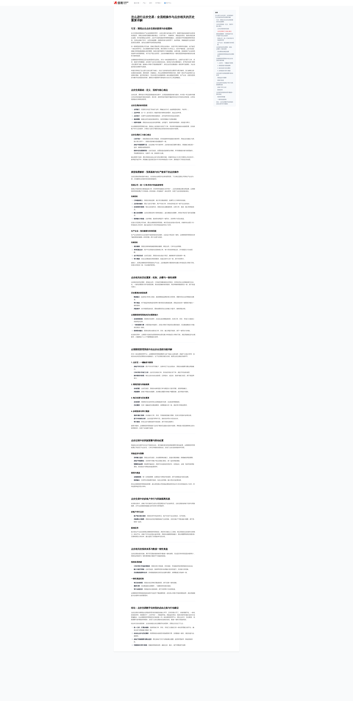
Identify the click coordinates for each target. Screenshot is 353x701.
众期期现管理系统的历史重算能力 (144, 315)
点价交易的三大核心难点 (141, 134)
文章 (150, 3)
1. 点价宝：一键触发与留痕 (142, 362)
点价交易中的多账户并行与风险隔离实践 (150, 498)
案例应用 (134, 528)
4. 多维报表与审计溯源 (140, 411)
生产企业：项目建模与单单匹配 (143, 231)
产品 (144, 3)
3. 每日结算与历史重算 (140, 398)
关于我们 (158, 3)
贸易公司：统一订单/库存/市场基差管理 (147, 185)
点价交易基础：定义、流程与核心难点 (149, 89)
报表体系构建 (136, 562)
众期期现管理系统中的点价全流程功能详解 (151, 349)
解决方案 (136, 3)
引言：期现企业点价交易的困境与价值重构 (151, 28)
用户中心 (167, 3)
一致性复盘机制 (137, 578)
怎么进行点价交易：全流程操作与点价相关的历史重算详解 (163, 18)
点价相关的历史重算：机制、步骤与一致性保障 (153, 277)
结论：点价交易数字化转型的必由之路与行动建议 (155, 607)
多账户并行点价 (137, 512)
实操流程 (134, 196)
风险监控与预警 (137, 453)
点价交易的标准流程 (139, 105)
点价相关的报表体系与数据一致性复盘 (149, 548)
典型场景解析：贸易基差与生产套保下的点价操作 (155, 171)
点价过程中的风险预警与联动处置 (147, 440)
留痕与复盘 (135, 473)
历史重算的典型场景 (139, 293)
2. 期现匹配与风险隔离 (140, 384)
